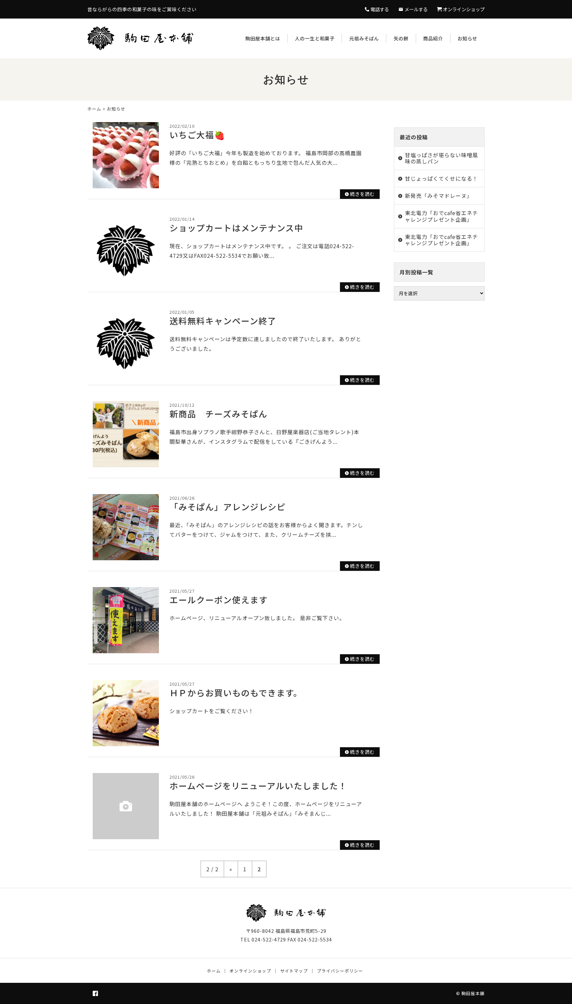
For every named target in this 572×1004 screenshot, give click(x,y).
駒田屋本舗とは (262, 38)
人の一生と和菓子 (315, 38)
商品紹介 (433, 38)
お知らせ (467, 38)
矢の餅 (401, 38)
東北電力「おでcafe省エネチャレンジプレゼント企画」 (441, 216)
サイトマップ (294, 971)
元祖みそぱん (364, 38)
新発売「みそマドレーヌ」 (438, 196)
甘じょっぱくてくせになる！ (441, 178)
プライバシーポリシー (340, 971)
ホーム (94, 109)
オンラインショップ (250, 971)
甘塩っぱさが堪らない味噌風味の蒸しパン (441, 158)
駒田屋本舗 (473, 993)
